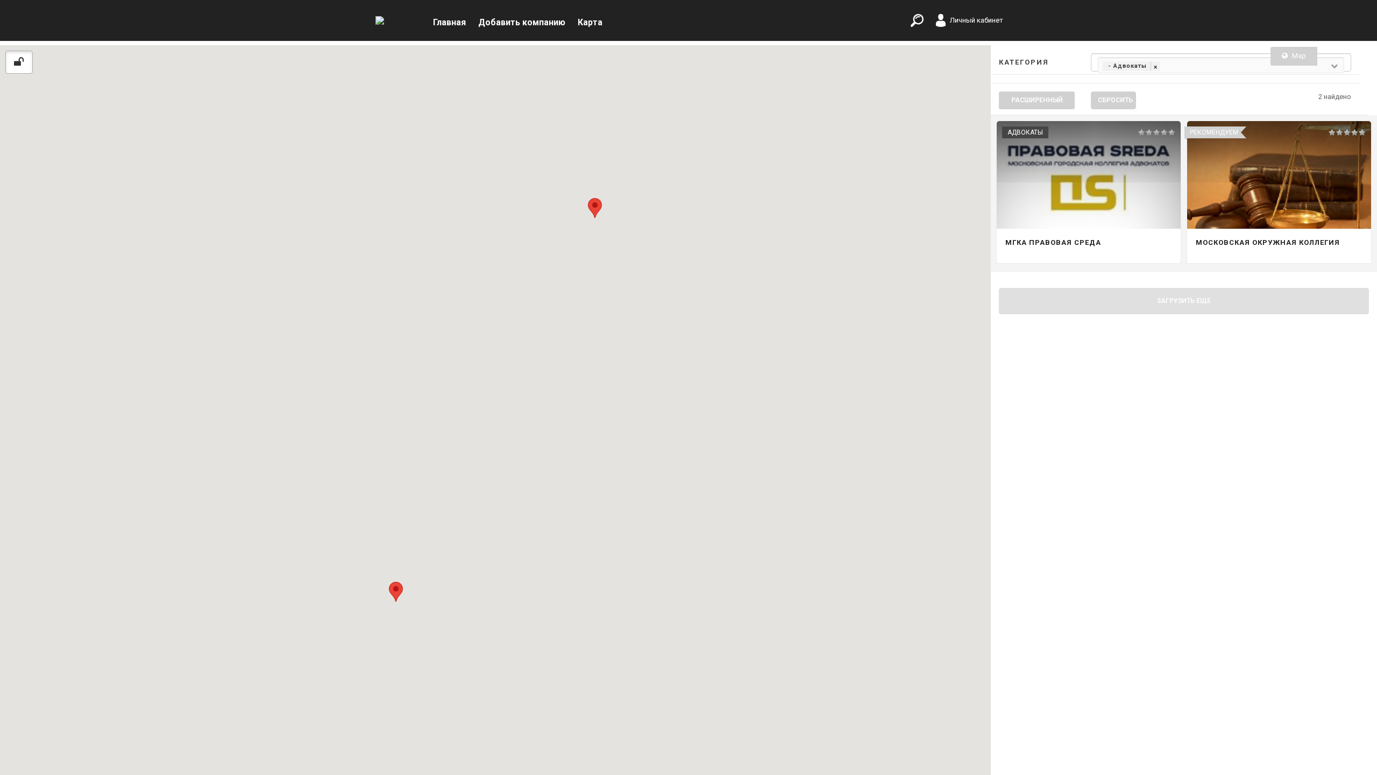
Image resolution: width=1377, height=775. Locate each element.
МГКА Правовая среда (1053, 242)
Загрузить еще (1184, 301)
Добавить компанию (521, 22)
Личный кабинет (976, 20)
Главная (449, 22)
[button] (396, 592)
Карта (590, 22)
